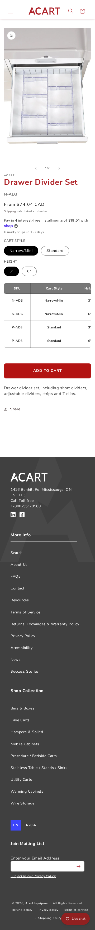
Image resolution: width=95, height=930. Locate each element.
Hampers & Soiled (27, 731)
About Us (19, 564)
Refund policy (22, 910)
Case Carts (20, 720)
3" (11, 271)
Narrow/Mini (21, 250)
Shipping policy (50, 918)
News (16, 659)
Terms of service (75, 910)
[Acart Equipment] (13, 515)
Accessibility (22, 647)
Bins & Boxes (22, 708)
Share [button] (15, 409)
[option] (30, 825)
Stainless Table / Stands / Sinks (39, 767)
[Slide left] (36, 168)
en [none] (15, 825)
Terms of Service (25, 612)
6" (29, 271)
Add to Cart (47, 370)
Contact (17, 588)
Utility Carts (21, 779)
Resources (20, 600)
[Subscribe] (78, 866)
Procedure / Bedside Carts (34, 755)
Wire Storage (22, 803)
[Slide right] (59, 168)
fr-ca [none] (29, 825)
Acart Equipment (38, 903)
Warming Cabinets (27, 791)
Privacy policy (48, 910)
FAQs (15, 576)
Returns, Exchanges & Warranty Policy (45, 624)
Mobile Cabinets (25, 744)
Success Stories (25, 671)
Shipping (10, 211)
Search (17, 552)
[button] (10, 11)
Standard (55, 250)
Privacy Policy (23, 635)
